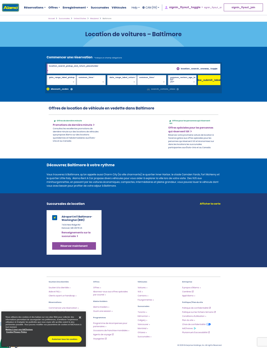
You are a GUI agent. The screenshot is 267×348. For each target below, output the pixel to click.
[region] (43, 329)
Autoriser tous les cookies (64, 339)
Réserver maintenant (74, 246)
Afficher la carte (210, 203)
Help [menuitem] (135, 7)
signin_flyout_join (243, 7)
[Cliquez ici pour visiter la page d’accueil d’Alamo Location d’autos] (9, 8)
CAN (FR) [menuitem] (151, 7)
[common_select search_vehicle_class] (148, 89)
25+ (172, 81)
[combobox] (133, 69)
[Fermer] (80, 317)
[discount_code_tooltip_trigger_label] (71, 89)
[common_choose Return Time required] (151, 80)
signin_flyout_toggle (185, 7)
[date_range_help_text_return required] (121, 80)
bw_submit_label (209, 80)
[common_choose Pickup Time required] (91, 80)
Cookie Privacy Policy (16, 332)
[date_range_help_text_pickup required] (61, 80)
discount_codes (60, 89)
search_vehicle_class (163, 89)
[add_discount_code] (48, 89)
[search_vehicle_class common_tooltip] (178, 89)
